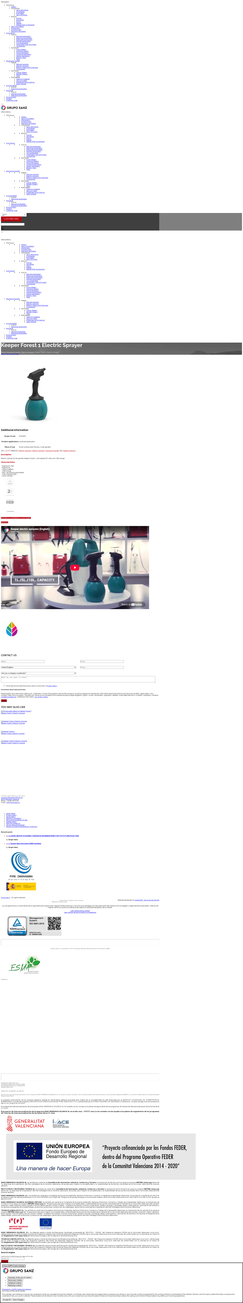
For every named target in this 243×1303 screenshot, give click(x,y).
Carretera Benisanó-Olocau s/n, (12, 797)
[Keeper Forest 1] (36, 426)
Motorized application (24, 40)
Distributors (15, 28)
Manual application (23, 36)
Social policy (11, 817)
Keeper (19, 23)
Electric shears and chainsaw (27, 67)
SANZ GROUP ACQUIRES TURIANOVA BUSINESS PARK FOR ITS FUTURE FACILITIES (45, 836)
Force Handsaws (22, 53)
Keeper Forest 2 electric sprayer (13, 733)
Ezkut (18, 21)
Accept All (7, 1300)
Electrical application (24, 38)
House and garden (13, 61)
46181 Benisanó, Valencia (10, 799)
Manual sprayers (22, 64)
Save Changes (18, 1300)
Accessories (20, 46)
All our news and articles (15, 825)
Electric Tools (21, 58)
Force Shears (21, 49)
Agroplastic (20, 12)
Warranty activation (18, 31)
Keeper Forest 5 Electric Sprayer (13, 743)
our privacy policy (41, 697)
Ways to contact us (13, 823)
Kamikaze (20, 20)
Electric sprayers (22, 66)
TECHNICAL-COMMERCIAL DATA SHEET (16, 518)
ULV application (22, 43)
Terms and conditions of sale (16, 820)
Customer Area (11, 100)
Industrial (9, 90)
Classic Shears (21, 72)
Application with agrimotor (26, 44)
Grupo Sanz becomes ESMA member (26, 843)
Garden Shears (21, 74)
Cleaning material (23, 79)
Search (4, 1261)
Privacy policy (11, 815)
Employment (16, 30)
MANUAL (4, 522)
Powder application (23, 41)
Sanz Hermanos (22, 10)
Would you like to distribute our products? (21, 827)
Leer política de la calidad (80, 911)
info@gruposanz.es (13, 802)
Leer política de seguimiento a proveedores (80, 912)
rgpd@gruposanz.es (8, 697)
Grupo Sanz (5, 898)
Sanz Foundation (17, 26)
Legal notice (10, 813)
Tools (18, 59)
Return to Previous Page (10, 354)
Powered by (16, 1289)
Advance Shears (22, 51)
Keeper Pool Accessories (25, 25)
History (13, 7)
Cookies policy (11, 822)
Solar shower (21, 84)
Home (3, 352)
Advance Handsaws (23, 54)
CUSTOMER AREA (11, 219)
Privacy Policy (52, 686)
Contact (9, 99)
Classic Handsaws (23, 56)
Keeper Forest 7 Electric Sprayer (13, 713)
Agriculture (10, 33)
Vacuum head (21, 81)
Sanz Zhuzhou (21, 15)
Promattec (20, 13)
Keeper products (69, 451)
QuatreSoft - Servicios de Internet (147, 900)
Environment (11, 97)
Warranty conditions (13, 818)
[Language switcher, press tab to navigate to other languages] (14, 215)
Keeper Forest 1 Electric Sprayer (13, 723)
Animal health (11, 86)
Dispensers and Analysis (25, 82)
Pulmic (19, 18)
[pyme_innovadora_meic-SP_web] (21, 890)
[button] (6, 112)
